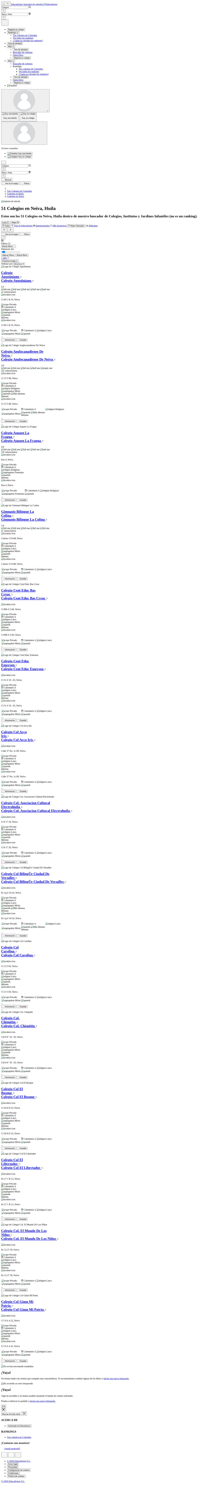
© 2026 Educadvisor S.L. (19, 1461)
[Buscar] (3, 162)
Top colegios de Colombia (25, 35)
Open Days (18, 55)
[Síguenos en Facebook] (11, 1455)
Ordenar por (6, 264)
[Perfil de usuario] (25, 100)
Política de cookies (16, 1476)
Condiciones (13, 1473)
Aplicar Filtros (8, 255)
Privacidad (12, 1467)
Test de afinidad (15, 43)
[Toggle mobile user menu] (24, 133)
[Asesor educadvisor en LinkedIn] (4, 1455)
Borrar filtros (22, 255)
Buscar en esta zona (11, 1414)
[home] (8, 188)
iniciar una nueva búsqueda (116, 1378)
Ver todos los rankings (23, 38)
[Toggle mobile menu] (5, 3)
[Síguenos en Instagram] (18, 1455)
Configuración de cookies (18, 1470)
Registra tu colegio (16, 29)
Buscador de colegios (22, 52)
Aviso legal (12, 1464)
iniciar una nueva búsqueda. (43, 1401)
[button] (102, 85)
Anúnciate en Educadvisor (19, 1426)
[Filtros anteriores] (4, 229)
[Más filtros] (10, 229)
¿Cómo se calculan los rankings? (28, 40)
